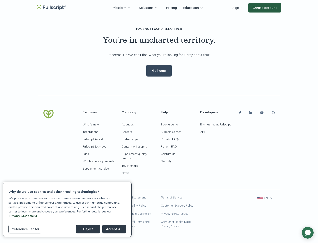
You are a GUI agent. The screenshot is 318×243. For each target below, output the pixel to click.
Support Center (171, 132)
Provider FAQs (170, 139)
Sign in (237, 8)
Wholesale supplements (98, 161)
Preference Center (24, 229)
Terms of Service (172, 197)
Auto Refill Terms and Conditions (136, 224)
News (125, 173)
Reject (88, 229)
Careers (127, 132)
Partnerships (130, 139)
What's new (91, 124)
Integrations (90, 132)
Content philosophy (134, 146)
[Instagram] (273, 112)
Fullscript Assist (93, 139)
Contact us (168, 154)
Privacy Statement (134, 197)
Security (166, 161)
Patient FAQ (169, 146)
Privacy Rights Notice (174, 213)
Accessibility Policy (134, 205)
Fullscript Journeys (94, 146)
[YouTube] (262, 112)
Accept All (114, 229)
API (202, 132)
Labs (86, 154)
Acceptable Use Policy (136, 213)
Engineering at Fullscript (215, 124)
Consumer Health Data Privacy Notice (176, 224)
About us (128, 124)
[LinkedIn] (250, 112)
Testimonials (130, 165)
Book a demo (169, 124)
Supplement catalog (96, 168)
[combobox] (265, 198)
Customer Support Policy (177, 205)
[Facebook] (240, 112)
